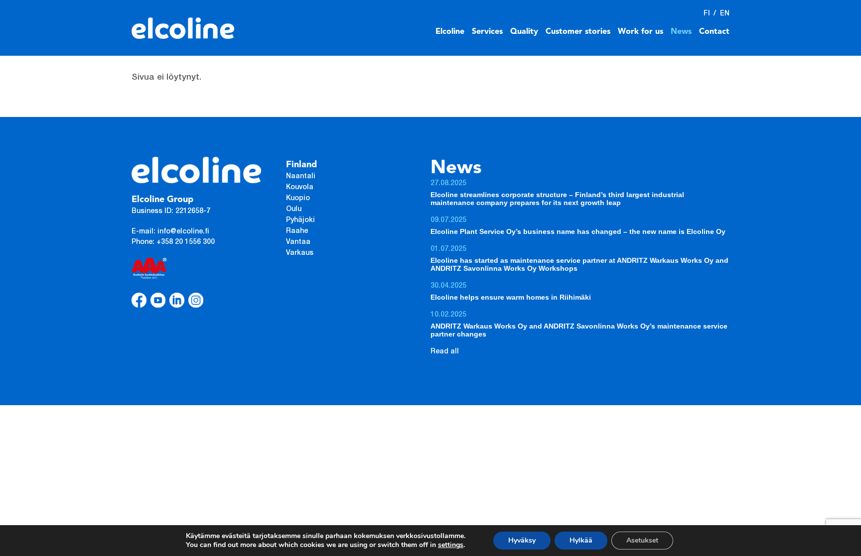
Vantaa (298, 242)
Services (487, 32)
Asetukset (642, 540)
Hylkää (581, 540)
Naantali (300, 176)
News (681, 32)
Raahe (297, 231)
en (724, 13)
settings (450, 545)
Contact (714, 32)
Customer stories (578, 32)
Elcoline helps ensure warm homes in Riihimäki (510, 297)
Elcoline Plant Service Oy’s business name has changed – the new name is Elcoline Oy (577, 231)
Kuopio (298, 198)
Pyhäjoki (300, 220)
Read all (444, 351)
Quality (524, 32)
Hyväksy (522, 540)
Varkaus (299, 253)
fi (707, 13)
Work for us (640, 32)
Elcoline (449, 32)
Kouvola (299, 187)
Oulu (293, 209)
